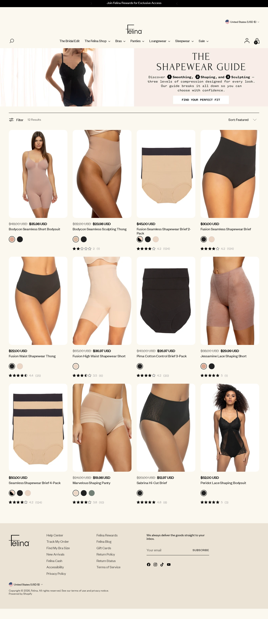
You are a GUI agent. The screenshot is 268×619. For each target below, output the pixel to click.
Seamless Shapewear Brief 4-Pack (35, 482)
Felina (34, 590)
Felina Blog (104, 541)
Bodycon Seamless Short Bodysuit (34, 229)
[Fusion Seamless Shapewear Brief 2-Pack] (166, 174)
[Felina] (134, 29)
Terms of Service (108, 567)
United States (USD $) (243, 22)
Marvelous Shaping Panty (91, 482)
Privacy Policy (56, 573)
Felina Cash (54, 560)
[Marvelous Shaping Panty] (102, 428)
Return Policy (106, 554)
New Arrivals (55, 554)
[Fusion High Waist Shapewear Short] (102, 301)
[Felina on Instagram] (155, 564)
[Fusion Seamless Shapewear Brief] (230, 174)
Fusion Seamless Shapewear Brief (226, 229)
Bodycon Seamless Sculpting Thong (99, 229)
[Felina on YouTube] (169, 564)
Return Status (106, 560)
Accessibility (55, 567)
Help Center (54, 535)
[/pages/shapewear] (134, 77)
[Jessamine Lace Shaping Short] (230, 301)
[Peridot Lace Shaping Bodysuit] (230, 428)
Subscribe (201, 550)
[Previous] (90, 3)
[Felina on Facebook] (149, 564)
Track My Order (57, 541)
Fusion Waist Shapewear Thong (32, 356)
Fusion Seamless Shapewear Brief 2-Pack (164, 231)
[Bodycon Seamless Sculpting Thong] (102, 174)
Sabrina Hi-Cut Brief (152, 482)
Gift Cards (104, 548)
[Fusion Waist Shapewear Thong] (38, 301)
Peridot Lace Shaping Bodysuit (223, 482)
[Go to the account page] (247, 41)
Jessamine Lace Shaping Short (224, 356)
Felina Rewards (107, 535)
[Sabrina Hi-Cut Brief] (166, 428)
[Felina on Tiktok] (162, 564)
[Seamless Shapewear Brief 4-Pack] (38, 428)
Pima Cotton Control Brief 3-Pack (162, 356)
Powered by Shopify (20, 594)
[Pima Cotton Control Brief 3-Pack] (166, 301)
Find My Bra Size (58, 548)
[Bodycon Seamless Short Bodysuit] (38, 174)
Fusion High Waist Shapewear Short (99, 356)
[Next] (177, 3)
